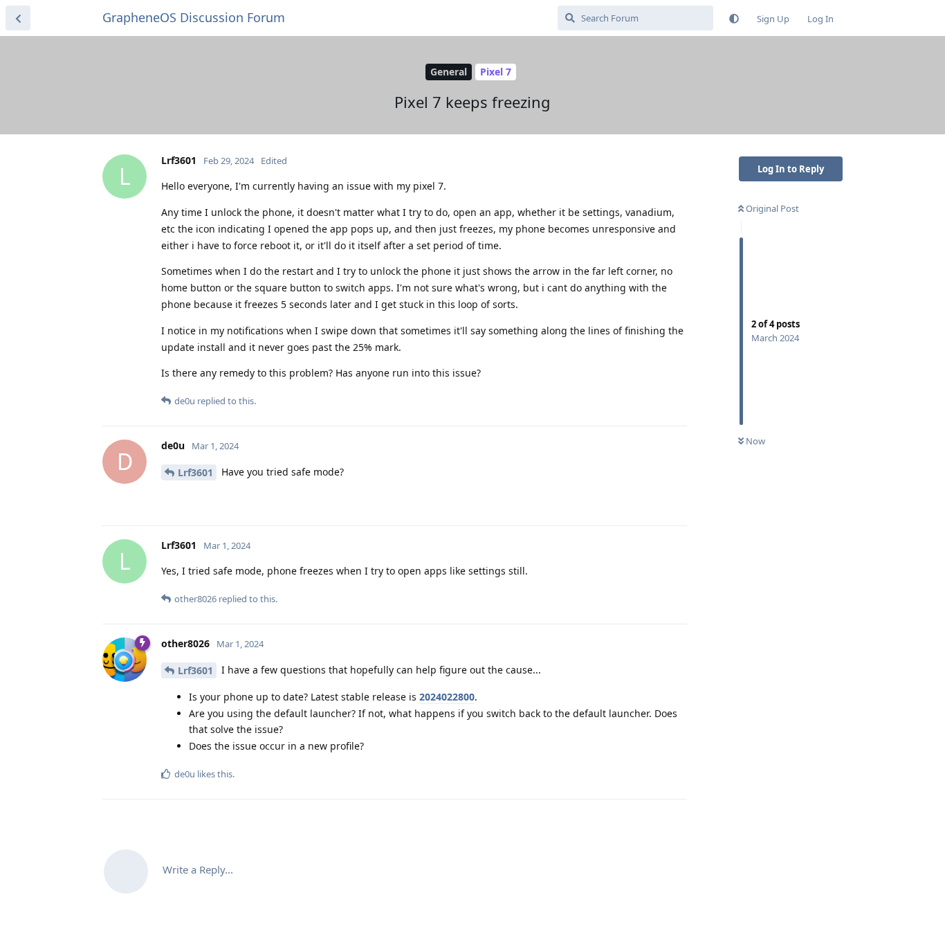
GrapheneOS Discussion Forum (193, 17)
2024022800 (447, 696)
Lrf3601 (195, 472)
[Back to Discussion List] (18, 18)
